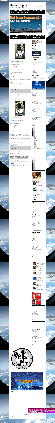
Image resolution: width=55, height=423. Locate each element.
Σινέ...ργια (34, 187)
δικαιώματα (34, 115)
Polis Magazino (35, 331)
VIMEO (22, 12)
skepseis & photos (20, 5)
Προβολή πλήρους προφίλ (39, 42)
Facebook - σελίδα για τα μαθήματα (24, 10)
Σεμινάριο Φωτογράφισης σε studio (38, 152)
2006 (33, 168)
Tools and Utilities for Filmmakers (37, 311)
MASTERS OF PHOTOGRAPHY (37, 249)
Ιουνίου (35, 143)
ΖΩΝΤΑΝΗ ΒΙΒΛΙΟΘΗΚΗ (36, 226)
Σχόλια (34, 212)
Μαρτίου (35, 146)
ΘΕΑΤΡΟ (34, 125)
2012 (33, 162)
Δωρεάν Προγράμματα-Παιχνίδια (37, 222)
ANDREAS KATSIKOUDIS (40, 41)
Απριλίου (35, 145)
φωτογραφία (34, 93)
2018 (33, 136)
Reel (33, 307)
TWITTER (17, 12)
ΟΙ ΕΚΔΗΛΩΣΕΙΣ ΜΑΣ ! (36, 37)
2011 (33, 163)
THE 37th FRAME (35, 240)
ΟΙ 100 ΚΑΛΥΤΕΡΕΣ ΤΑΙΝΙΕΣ (36, 315)
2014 (33, 160)
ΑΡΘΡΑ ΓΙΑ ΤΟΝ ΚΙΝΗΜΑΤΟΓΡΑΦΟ (38, 35)
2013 (33, 161)
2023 (33, 131)
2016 (33, 158)
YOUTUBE (26, 12)
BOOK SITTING (35, 323)
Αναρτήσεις (34, 211)
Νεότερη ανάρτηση (13, 94)
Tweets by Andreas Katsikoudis (36, 344)
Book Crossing (34, 217)
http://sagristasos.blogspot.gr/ (20, 84)
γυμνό (33, 104)
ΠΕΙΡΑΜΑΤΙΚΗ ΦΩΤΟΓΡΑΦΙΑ (36, 250)
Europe (34, 116)
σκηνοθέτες (34, 118)
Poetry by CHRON (35, 256)
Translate (38, 342)
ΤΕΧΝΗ (34, 100)
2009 (33, 165)
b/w (33, 124)
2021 (33, 133)
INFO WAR (34, 335)
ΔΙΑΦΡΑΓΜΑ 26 (35, 253)
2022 (33, 132)
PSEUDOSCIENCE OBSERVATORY (37, 332)
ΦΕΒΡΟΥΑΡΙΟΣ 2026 (35, 49)
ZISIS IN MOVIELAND (35, 314)
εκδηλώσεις (18, 137)
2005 (33, 169)
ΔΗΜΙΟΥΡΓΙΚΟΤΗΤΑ (35, 10)
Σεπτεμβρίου (35, 140)
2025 (33, 129)
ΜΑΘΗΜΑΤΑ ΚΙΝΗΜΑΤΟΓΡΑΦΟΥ (26, 35)
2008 (33, 166)
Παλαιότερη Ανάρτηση (27, 94)
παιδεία (34, 111)
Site (11, 10)
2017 (33, 157)
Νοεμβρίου (35, 138)
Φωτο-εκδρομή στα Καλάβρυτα (37, 154)
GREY (33, 238)
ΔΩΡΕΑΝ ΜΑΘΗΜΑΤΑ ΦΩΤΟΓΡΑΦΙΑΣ (39, 267)
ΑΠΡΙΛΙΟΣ (34, 47)
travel (33, 109)
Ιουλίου (35, 142)
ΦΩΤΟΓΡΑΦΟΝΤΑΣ (35, 246)
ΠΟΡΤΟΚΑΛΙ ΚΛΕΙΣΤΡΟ (36, 181)
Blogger (30, 414)
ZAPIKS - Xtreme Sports (36, 338)
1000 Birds (34, 239)
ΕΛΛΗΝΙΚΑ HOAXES (35, 336)
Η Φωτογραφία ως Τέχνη (36, 153)
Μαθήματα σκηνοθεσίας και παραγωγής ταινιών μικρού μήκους (39, 189)
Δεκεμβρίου (35, 137)
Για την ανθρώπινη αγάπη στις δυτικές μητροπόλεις (16, 83)
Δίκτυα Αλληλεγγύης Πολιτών (36, 223)
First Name (34, 64)
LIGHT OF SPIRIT (35, 247)
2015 (33, 159)
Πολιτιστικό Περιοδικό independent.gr (37, 337)
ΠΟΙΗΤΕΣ (15, 145)
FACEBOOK (15, 10)
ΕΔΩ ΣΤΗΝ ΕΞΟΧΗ (35, 225)
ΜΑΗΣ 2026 (34, 46)
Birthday (34, 69)
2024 (33, 130)
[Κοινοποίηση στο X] (28, 86)
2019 (33, 135)
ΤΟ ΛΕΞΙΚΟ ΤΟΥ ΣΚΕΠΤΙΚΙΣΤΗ (37, 215)
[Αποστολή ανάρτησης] (25, 86)
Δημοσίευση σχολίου (14, 148)
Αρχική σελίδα (20, 94)
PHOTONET (34, 123)
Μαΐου (34, 144)
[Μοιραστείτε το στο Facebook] (29, 86)
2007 (33, 167)
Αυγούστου (35, 141)
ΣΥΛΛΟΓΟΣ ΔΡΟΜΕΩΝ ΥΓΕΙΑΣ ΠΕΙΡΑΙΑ (38, 230)
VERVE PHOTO (35, 234)
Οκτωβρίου (35, 139)
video (33, 110)
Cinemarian (34, 94)
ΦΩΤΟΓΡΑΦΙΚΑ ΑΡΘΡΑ (36, 108)
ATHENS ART (34, 330)
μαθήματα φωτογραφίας (36, 95)
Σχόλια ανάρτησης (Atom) (16, 153)
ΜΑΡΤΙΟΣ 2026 (35, 48)
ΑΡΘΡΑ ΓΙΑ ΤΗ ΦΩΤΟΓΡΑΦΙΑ (15, 37)
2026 (33, 128)
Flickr (41, 10)
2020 (33, 134)
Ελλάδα (34, 107)
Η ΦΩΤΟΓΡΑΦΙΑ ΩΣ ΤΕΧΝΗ (36, 103)
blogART (34, 327)
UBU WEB (34, 224)
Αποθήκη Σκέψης (35, 216)
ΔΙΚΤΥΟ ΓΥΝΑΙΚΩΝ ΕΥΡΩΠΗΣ (36, 218)
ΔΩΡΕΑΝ (34, 96)
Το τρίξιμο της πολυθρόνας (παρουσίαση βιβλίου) (39, 272)
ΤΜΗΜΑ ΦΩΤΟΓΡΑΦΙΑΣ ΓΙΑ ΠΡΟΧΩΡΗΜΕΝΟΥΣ (36, 77)
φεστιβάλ (34, 112)
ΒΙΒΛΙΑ (13, 145)
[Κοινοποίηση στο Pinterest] (16, 144)
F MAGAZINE (34, 233)
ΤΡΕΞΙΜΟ (34, 120)
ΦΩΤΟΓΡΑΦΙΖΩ (35, 248)
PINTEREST (12, 12)
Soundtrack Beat (35, 313)
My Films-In (34, 312)
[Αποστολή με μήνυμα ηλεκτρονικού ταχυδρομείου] (26, 86)
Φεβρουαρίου (35, 147)
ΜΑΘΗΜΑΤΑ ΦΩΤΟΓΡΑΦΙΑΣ (15, 35)
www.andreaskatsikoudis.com (26, 37)
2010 (33, 164)
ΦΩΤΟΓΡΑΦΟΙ (34, 102)
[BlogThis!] (27, 86)
